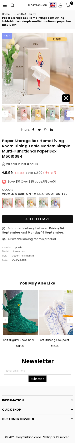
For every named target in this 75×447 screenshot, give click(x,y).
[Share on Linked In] (51, 130)
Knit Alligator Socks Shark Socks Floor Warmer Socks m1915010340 (19, 340)
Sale (7, 36)
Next (70, 68)
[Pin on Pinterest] (45, 130)
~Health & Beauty (25, 14)
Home (6, 14)
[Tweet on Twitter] (39, 130)
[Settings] (60, 5)
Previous (5, 68)
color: (34, 192)
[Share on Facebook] (33, 130)
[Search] (12, 5)
